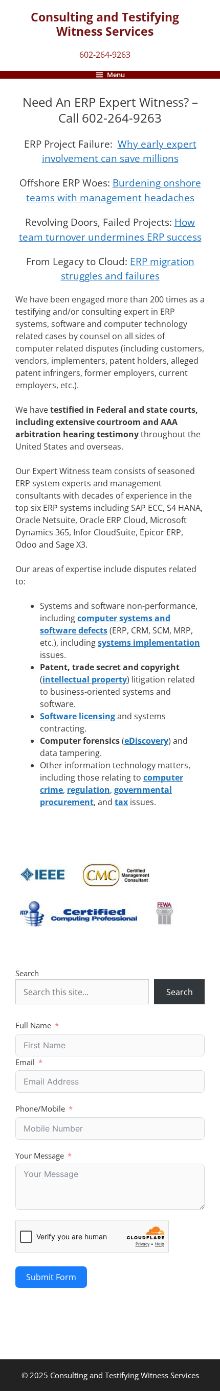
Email (25, 1062)
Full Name (33, 1025)
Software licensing (77, 716)
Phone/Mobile (40, 1108)
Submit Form (51, 1277)
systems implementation (149, 642)
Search (27, 973)
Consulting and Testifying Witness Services (105, 24)
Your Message (39, 1155)
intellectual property (84, 679)
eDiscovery (146, 740)
